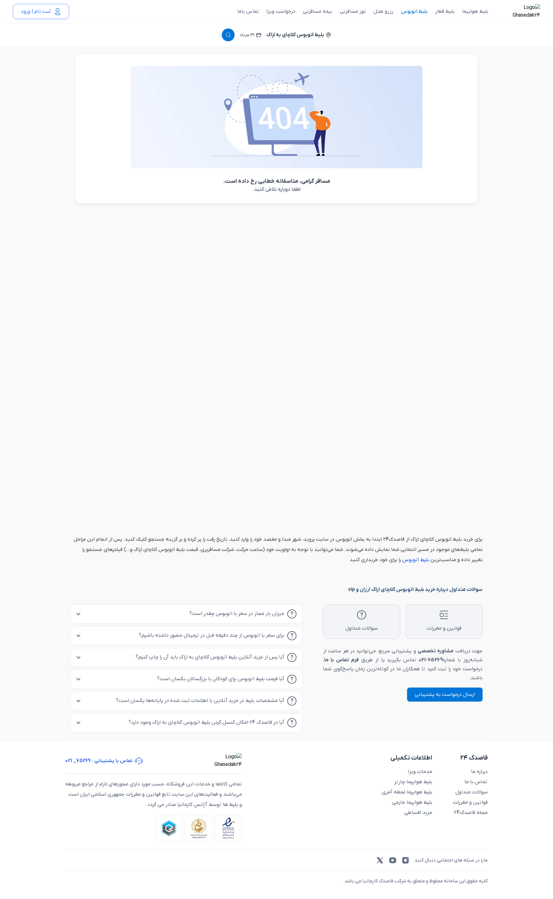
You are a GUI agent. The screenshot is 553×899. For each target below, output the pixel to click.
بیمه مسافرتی (317, 11)
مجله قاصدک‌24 (471, 812)
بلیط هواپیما (475, 11)
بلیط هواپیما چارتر (413, 782)
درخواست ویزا (280, 11)
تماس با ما (476, 782)
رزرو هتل (383, 11)
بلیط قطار (444, 11)
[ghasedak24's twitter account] (380, 860)
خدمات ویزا (420, 771)
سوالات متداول (471, 792)
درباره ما (479, 771)
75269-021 (431, 660)
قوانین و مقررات (470, 802)
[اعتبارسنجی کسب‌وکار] (228, 828)
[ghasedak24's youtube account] (393, 860)
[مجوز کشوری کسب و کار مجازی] (168, 828)
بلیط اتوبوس (414, 11)
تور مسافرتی (353, 11)
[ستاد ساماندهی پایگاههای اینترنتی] (198, 828)
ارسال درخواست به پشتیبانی (445, 694)
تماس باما (248, 11)
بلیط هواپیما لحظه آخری (407, 792)
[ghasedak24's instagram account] (405, 860)
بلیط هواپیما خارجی (412, 802)
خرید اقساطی (418, 812)
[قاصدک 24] (519, 11)
